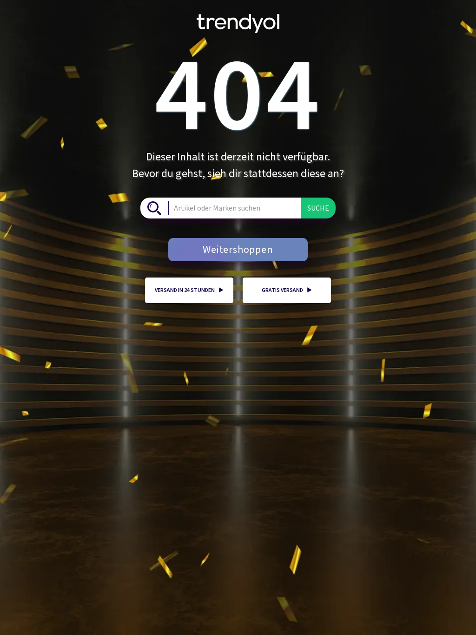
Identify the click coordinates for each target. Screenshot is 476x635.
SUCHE (318, 208)
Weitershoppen (238, 249)
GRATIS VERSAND (287, 290)
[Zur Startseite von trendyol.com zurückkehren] (238, 20)
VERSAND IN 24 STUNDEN (189, 290)
